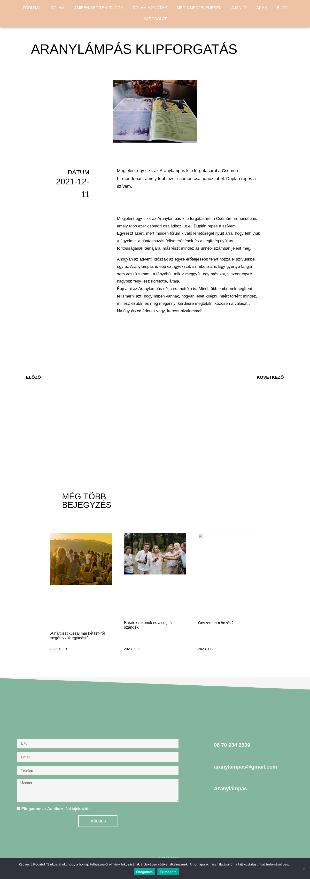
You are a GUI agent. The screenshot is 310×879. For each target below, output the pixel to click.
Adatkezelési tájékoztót (68, 809)
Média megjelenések (199, 8)
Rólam (57, 8)
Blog (282, 8)
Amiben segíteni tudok (98, 8)
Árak (261, 8)
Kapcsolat (155, 19)
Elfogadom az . (56, 809)
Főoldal (32, 8)
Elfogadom (144, 872)
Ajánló (239, 8)
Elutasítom (168, 872)
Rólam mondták (150, 8)
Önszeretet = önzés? (215, 623)
